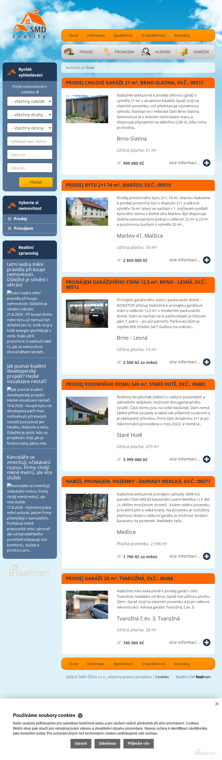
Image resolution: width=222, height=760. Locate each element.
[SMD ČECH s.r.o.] (30, 24)
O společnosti (153, 35)
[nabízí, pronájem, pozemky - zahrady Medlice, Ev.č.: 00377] (87, 508)
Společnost (123, 35)
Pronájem (23, 228)
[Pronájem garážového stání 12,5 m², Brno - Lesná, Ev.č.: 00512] (87, 313)
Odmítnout (107, 743)
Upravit (81, 743)
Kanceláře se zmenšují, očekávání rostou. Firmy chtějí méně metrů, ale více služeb (29, 467)
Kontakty (182, 35)
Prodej (20, 218)
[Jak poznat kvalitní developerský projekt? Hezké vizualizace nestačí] (30, 395)
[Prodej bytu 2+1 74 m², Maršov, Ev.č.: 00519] (87, 211)
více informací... (184, 162)
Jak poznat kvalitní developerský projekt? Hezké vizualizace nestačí (27, 373)
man (203, 676)
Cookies (162, 676)
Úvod (73, 35)
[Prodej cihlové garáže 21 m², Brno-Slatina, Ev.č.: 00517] (87, 109)
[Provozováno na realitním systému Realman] (29, 569)
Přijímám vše (138, 743)
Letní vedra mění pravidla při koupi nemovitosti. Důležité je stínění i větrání (27, 274)
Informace (96, 35)
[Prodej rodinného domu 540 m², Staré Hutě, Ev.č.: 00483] (87, 411)
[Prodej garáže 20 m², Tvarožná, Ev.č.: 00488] (87, 605)
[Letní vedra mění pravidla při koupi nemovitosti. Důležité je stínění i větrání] (30, 301)
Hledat (35, 182)
